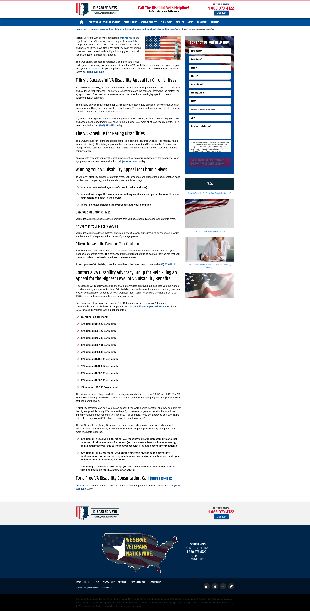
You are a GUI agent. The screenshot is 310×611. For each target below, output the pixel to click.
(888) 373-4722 (95, 72)
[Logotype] (97, 9)
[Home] (81, 22)
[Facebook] (223, 586)
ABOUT (190, 22)
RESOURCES (202, 22)
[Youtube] (215, 586)
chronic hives (127, 37)
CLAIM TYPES (166, 22)
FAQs (97, 582)
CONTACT (215, 22)
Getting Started (148, 22)
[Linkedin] (207, 586)
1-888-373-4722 (221, 8)
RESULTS (180, 22)
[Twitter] (231, 586)
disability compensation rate (149, 306)
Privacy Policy (109, 582)
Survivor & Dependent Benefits (104, 22)
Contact (87, 582)
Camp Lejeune (130, 22)
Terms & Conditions (137, 582)
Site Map (122, 582)
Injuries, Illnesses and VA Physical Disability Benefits (150, 29)
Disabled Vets (106, 588)
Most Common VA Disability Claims (102, 29)
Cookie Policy (155, 582)
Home (79, 29)
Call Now (221, 13)
